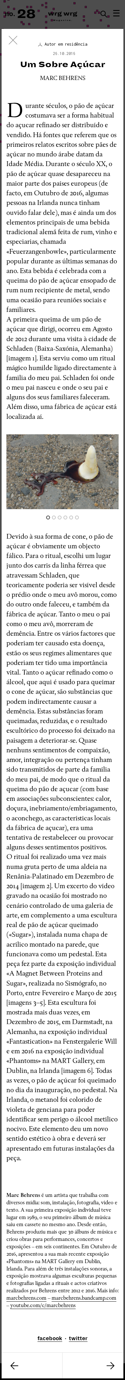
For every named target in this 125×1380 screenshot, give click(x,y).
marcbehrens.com (26, 1298)
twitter (78, 1338)
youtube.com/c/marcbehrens (43, 1305)
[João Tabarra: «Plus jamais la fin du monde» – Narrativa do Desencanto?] (93, 1365)
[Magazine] (13, 41)
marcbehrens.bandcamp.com (84, 1298)
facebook (50, 1338)
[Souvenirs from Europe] (32, 1365)
